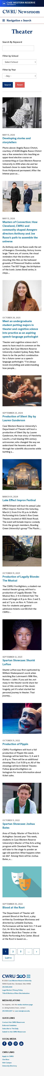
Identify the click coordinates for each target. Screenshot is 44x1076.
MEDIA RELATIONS (11, 1000)
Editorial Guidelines (9, 1025)
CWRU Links (8, 1052)
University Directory (9, 1066)
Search (7, 84)
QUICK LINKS (8, 1018)
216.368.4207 (7, 1011)
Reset (20, 84)
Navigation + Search (16, 21)
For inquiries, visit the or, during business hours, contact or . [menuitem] (17, 1008)
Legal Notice (7, 990)
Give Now (5, 1059)
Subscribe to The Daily (10, 1029)
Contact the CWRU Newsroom (13, 1022)
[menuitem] (22, 1022)
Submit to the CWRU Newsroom (14, 1032)
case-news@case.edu (22, 1011)
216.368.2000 (7, 987)
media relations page (25, 1005)
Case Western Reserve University (19, 981)
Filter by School (10, 56)
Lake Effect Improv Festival (19, 500)
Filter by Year (9, 69)
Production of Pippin (15, 744)
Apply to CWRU (8, 1056)
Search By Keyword (12, 42)
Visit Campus (7, 1063)
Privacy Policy (18, 990)
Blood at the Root (13, 907)
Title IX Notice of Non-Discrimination (16, 993)
